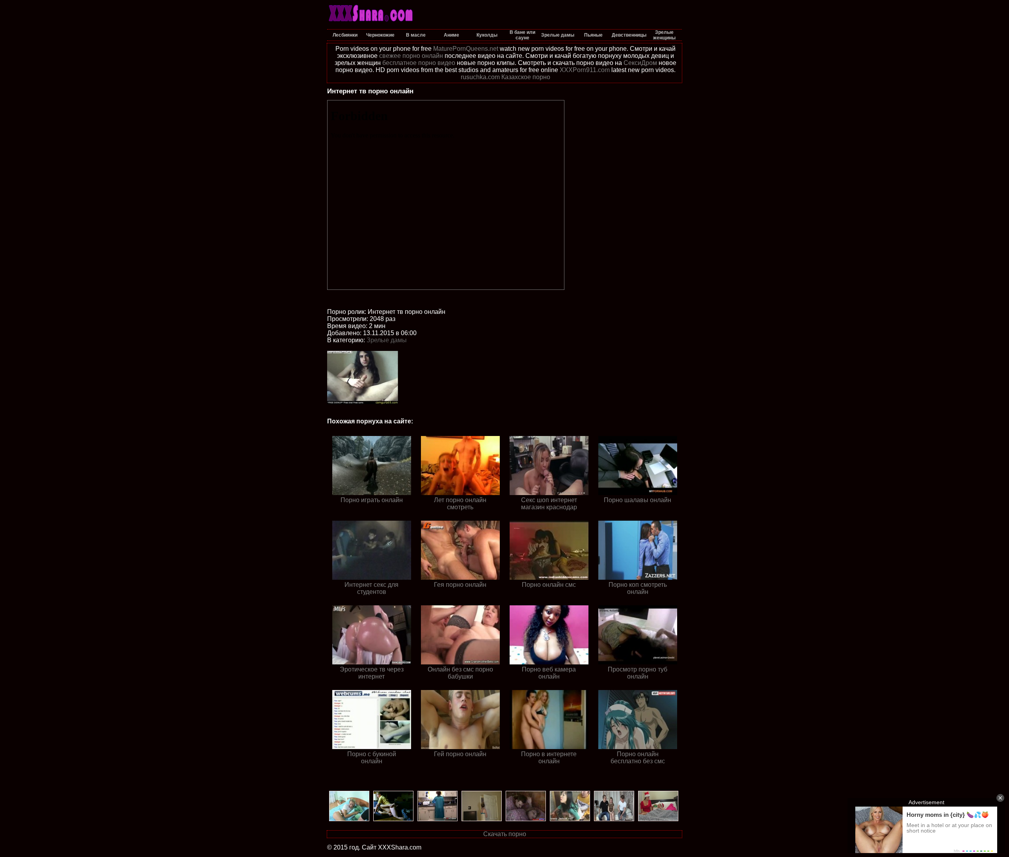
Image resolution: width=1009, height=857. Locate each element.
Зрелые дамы (387, 340)
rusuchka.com (480, 77)
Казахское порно (525, 77)
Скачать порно (504, 834)
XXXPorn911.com (585, 70)
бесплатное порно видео (418, 62)
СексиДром (640, 62)
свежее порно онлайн (411, 55)
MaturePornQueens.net (465, 48)
